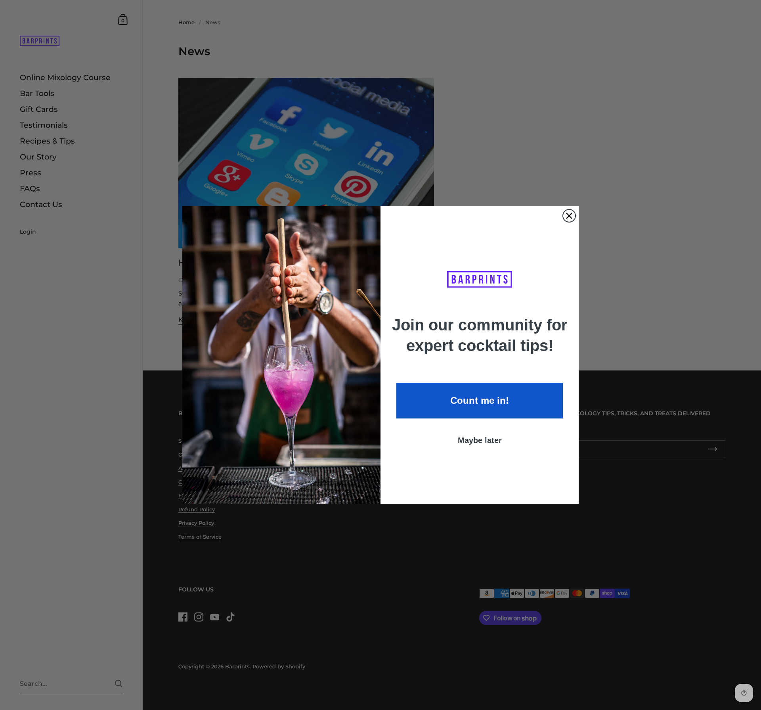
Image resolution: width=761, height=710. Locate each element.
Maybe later (480, 440)
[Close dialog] (569, 215)
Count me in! (479, 400)
